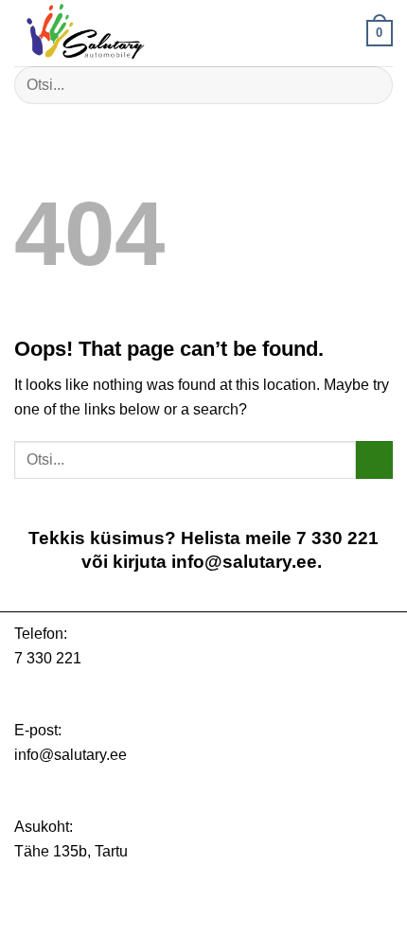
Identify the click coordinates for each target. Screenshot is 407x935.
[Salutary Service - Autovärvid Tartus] (109, 33)
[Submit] (370, 84)
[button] (379, 33)
